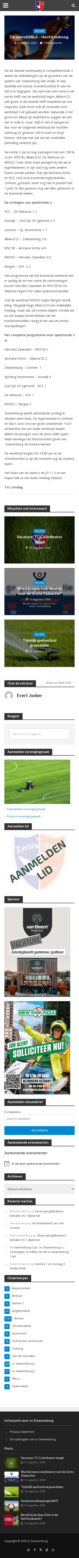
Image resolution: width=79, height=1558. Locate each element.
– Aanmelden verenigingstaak (24, 809)
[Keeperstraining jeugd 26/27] (11, 1506)
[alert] (39, 1163)
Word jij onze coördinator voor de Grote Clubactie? (39, 591)
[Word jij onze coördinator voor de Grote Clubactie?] (11, 1477)
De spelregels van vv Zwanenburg (33, 1439)
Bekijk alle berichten (58, 682)
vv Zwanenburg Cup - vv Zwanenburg (35, 1247)
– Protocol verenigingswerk (22, 816)
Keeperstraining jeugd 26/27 (39, 1501)
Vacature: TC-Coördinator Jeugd (39, 539)
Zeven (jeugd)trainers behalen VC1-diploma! (37, 1213)
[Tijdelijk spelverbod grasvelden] (11, 1492)
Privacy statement (22, 1432)
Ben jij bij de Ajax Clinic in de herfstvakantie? (39, 1516)
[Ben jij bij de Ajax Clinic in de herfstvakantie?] (11, 1520)
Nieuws (39, 31)
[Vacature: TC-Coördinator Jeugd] (11, 1463)
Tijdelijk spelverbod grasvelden (39, 642)
